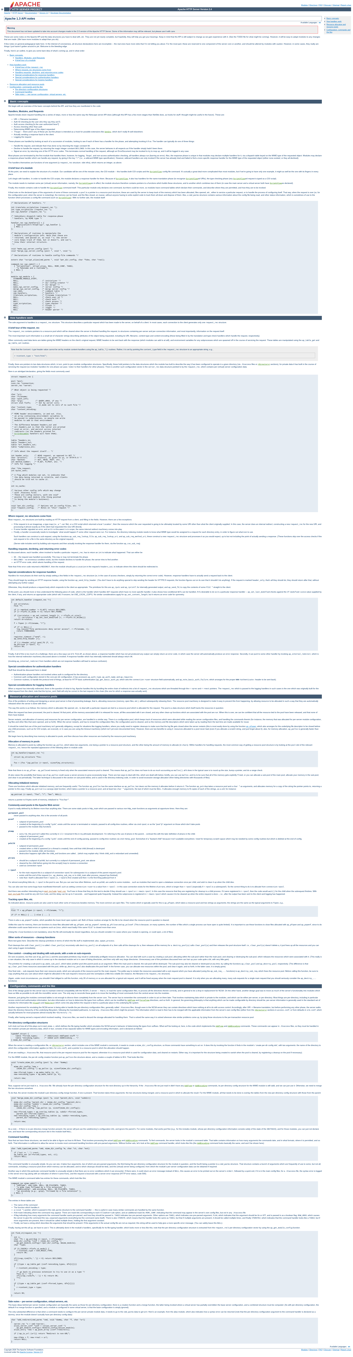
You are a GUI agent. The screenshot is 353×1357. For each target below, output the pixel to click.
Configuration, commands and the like (26, 87)
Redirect (49, 1003)
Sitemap (336, 5)
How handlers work (18, 65)
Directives (313, 5)
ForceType (144, 1000)
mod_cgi (62, 891)
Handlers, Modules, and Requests (30, 58)
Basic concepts (333, 18)
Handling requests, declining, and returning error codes (39, 72)
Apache (7, 13)
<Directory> (264, 364)
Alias (35, 1003)
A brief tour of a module (25, 60)
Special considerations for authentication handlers (37, 77)
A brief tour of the (29, 67)
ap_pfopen (251, 726)
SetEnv (108, 132)
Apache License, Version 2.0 (31, 1352)
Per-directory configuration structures (31, 89)
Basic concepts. (16, 55)
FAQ (321, 5)
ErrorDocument (21, 434)
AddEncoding (234, 1026)
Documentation (31, 13)
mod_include (50, 891)
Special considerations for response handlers (34, 75)
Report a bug (346, 5)
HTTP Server (17, 13)
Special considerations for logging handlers (34, 80)
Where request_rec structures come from (33, 70)
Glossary (327, 5)
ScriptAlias (156, 172)
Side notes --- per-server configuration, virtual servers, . (40, 94)
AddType (131, 1000)
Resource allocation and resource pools (27, 84)
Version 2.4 (43, 13)
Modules (304, 5)
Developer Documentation (60, 13)
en (319, 23)
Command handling (23, 92)
